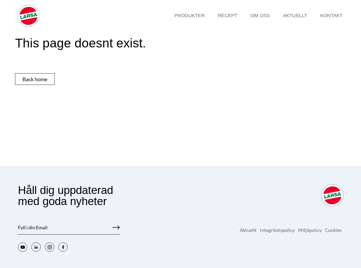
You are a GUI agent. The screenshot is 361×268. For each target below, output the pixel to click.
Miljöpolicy (310, 230)
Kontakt (331, 15)
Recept (228, 15)
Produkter (189, 15)
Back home (34, 79)
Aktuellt (295, 15)
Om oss (260, 15)
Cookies (333, 230)
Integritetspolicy (277, 230)
